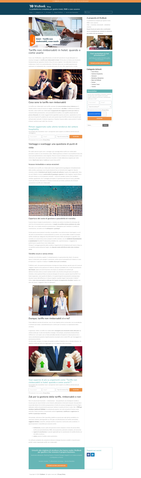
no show (64, 108)
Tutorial (93, 86)
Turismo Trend (95, 84)
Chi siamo (48, 12)
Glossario (94, 76)
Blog (49, 7)
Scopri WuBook (58, 12)
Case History (94, 71)
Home (30, 12)
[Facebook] (88, 454)
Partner (93, 82)
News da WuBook (96, 80)
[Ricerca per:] (94, 125)
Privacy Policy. (46, 140)
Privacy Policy (61, 474)
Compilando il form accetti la (40, 140)
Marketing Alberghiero (97, 78)
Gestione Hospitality (97, 74)
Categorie (38, 12)
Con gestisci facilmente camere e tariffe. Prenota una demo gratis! (70, 1)
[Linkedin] (93, 454)
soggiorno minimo (34, 421)
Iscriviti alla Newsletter (72, 12)
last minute (32, 269)
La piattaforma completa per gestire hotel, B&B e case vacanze (54, 9)
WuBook (42, 474)
